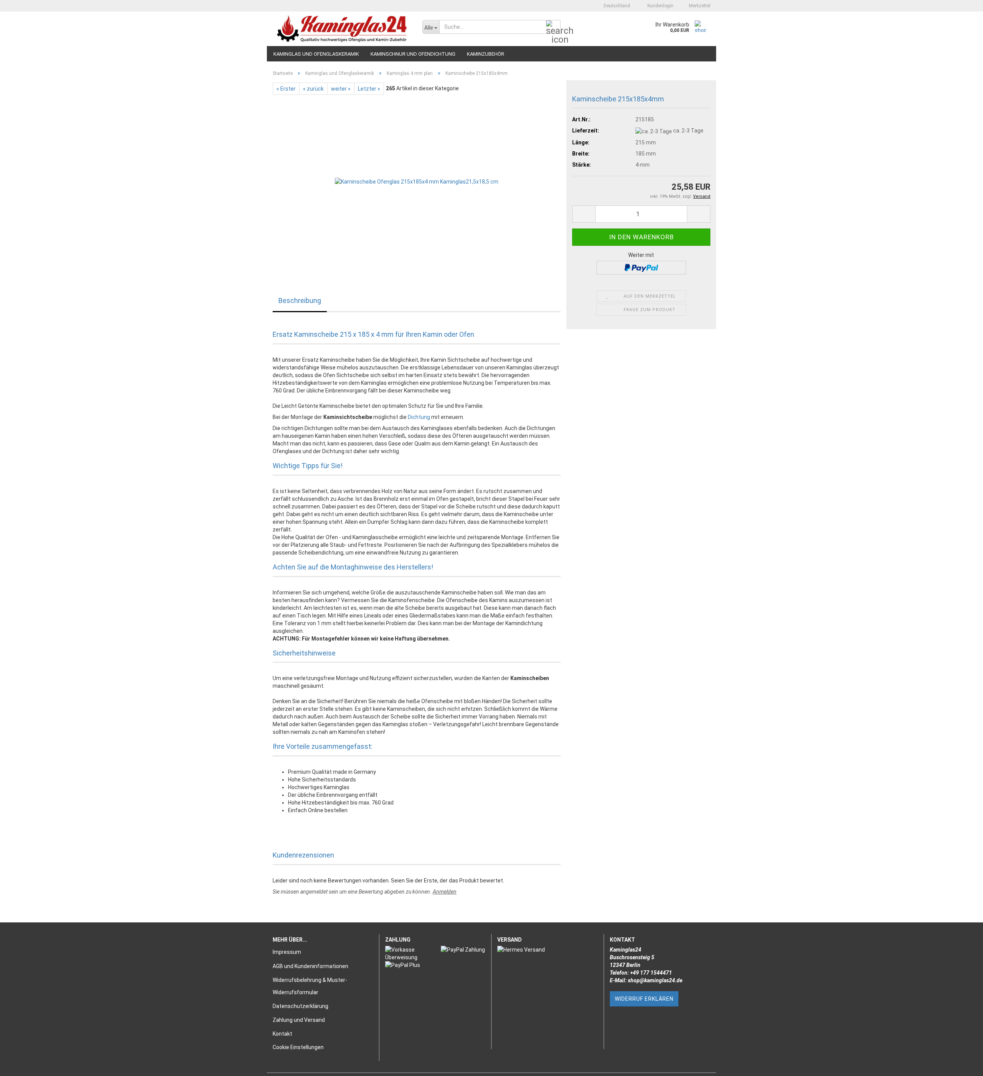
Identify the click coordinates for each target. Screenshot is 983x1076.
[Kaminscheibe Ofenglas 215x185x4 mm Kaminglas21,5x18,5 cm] (416, 181)
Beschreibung (299, 300)
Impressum (287, 952)
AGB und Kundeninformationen (310, 966)
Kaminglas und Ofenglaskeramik (316, 54)
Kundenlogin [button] (659, 5)
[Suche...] (553, 27)
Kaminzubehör (485, 54)
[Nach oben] (961, 1064)
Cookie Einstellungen (298, 1047)
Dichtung (419, 417)
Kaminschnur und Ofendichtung (413, 54)
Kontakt (282, 1034)
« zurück (313, 89)
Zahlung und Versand (299, 1020)
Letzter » (369, 89)
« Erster (286, 89)
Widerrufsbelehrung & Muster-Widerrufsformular (310, 986)
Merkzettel (698, 5)
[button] (614, 6)
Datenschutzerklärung (300, 1006)
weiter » (341, 89)
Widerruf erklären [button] (644, 999)
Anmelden (445, 892)
